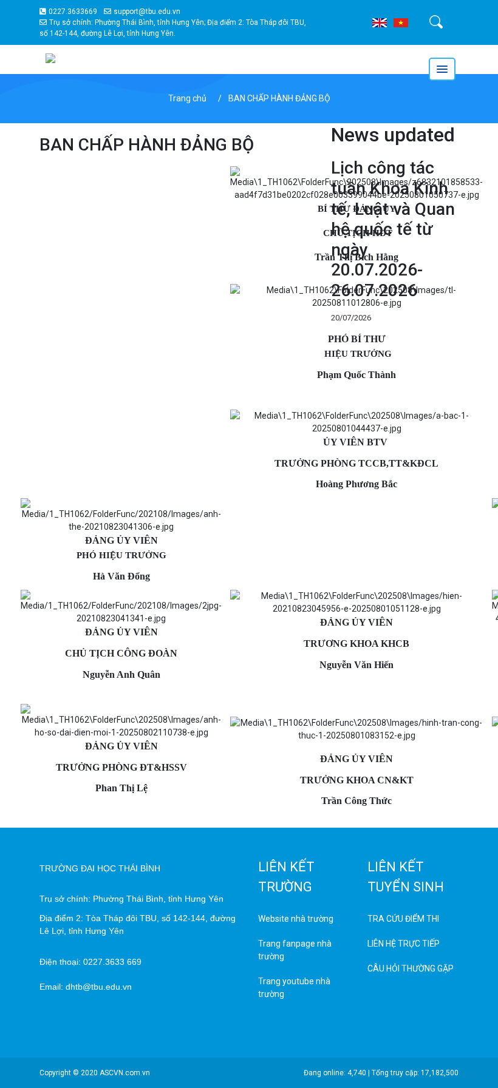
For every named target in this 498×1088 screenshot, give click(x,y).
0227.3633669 (73, 11)
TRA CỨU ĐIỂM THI (403, 919)
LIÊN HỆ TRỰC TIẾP (403, 943)
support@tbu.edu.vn (147, 11)
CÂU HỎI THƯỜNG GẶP (410, 968)
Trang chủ (187, 98)
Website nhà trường (295, 919)
